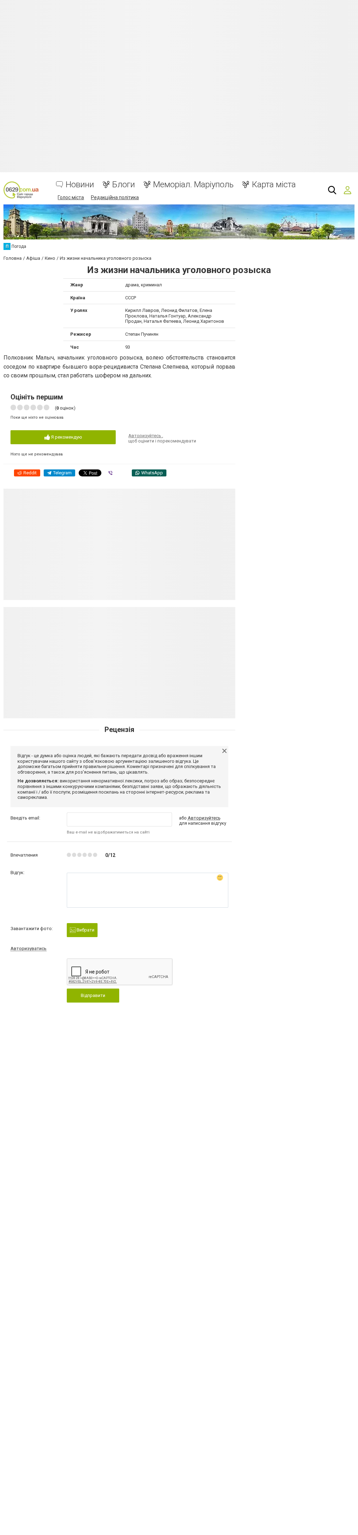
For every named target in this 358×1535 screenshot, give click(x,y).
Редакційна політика (115, 197)
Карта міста (274, 184)
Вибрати (85, 930)
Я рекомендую (66, 437)
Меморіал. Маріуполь (193, 184)
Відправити (93, 995)
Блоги (123, 184)
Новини (80, 184)
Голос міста (71, 197)
